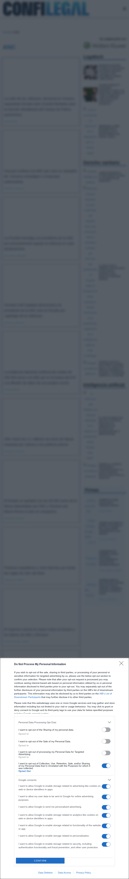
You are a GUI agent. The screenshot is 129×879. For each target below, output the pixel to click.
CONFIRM (40, 860)
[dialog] (64, 768)
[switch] (106, 729)
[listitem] (64, 722)
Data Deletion (45, 872)
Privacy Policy (83, 872)
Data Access (64, 872)
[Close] (122, 664)
